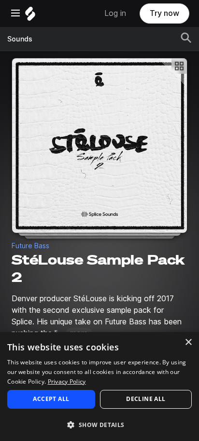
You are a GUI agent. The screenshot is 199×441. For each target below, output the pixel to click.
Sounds (19, 39)
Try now (164, 13)
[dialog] (99, 386)
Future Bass (30, 246)
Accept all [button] (51, 399)
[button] (99, 424)
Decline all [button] (145, 399)
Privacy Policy (67, 381)
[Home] (30, 16)
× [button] (188, 342)
